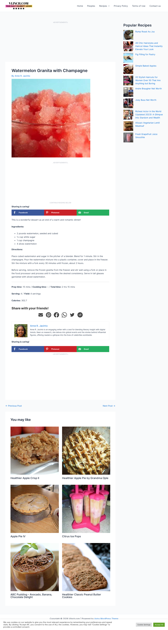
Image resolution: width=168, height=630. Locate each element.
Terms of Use (138, 6)
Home (80, 6)
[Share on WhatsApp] (64, 314)
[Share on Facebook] (56, 314)
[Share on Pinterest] (48, 314)
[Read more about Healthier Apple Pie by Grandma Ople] (86, 450)
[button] (108, 6)
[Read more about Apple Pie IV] (34, 508)
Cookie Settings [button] (143, 625)
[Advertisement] (60, 42)
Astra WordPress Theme (106, 618)
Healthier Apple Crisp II (24, 478)
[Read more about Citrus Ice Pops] (86, 508)
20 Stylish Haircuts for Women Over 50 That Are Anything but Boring (148, 80)
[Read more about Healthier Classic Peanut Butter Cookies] (86, 567)
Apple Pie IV (17, 536)
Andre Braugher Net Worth (148, 88)
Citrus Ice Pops (71, 536)
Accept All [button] (159, 625)
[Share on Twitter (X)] (72, 314)
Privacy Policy (121, 6)
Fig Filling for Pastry (145, 54)
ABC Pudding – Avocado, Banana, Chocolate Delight (31, 596)
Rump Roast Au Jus (145, 31)
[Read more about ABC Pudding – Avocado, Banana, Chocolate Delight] (34, 567)
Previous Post (14, 406)
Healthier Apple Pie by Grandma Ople (85, 478)
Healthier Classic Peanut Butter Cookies (81, 596)
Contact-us (155, 6)
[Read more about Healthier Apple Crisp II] (34, 450)
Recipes (103, 6)
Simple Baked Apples (145, 65)
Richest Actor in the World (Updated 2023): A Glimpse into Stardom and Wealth (149, 114)
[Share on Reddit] (80, 314)
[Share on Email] (40, 314)
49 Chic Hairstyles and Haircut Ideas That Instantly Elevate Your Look (149, 46)
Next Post (109, 406)
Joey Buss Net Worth (145, 100)
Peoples (91, 6)
